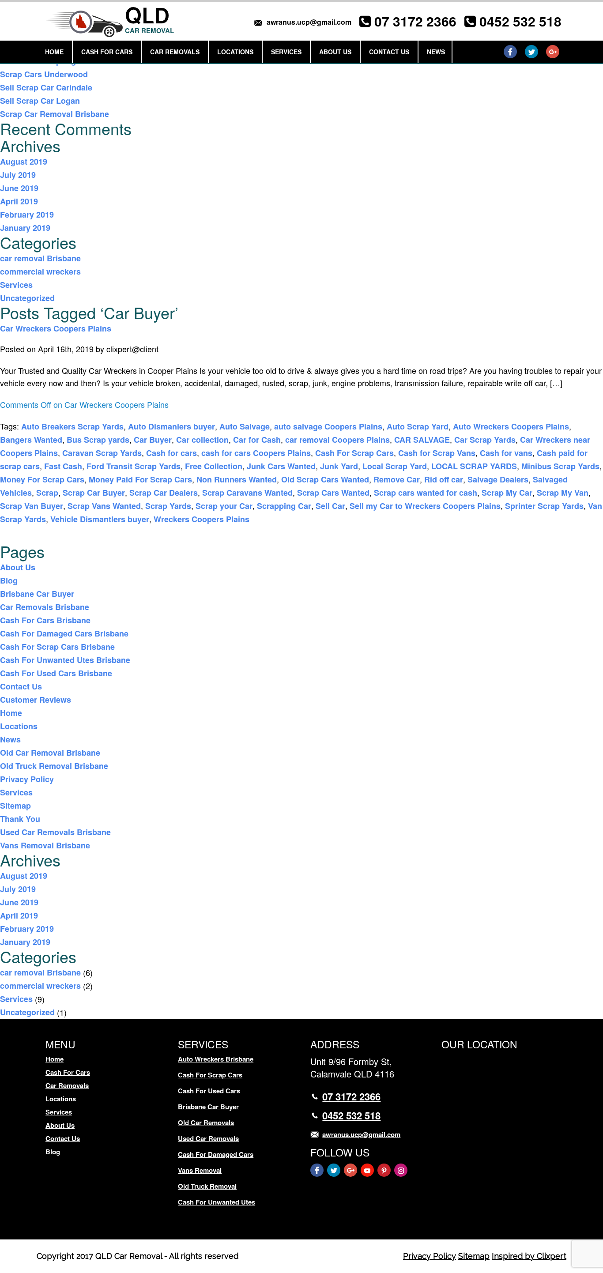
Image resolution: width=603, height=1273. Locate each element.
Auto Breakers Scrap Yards (72, 426)
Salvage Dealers (497, 479)
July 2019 (18, 175)
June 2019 (19, 188)
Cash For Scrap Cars (354, 453)
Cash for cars (171, 453)
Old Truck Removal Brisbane (54, 766)
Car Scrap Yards (485, 439)
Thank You (20, 819)
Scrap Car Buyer (94, 492)
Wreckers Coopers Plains (201, 519)
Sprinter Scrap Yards (544, 506)
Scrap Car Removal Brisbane (54, 114)
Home (54, 51)
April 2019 (19, 201)
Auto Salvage (244, 426)
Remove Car (396, 479)
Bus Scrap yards (98, 439)
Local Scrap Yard (394, 466)
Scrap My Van (562, 492)
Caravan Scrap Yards (102, 453)
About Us (335, 51)
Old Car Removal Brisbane (50, 752)
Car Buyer (153, 439)
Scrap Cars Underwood (44, 74)
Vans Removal (200, 1170)
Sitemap (15, 805)
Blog (9, 580)
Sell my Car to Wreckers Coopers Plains (425, 506)
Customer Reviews (35, 699)
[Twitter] (531, 51)
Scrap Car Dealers (163, 492)
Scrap (47, 492)
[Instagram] (400, 1170)
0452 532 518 (520, 20)
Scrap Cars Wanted (333, 492)
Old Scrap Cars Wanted (325, 479)
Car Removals (175, 51)
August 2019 (23, 161)
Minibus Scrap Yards (560, 466)
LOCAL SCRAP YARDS (474, 466)
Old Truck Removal (207, 1186)
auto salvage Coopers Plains (328, 426)
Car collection (202, 439)
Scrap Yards (168, 506)
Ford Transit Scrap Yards (134, 466)
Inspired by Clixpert (529, 1256)
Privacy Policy (27, 779)
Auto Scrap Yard (417, 426)
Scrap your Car (224, 506)
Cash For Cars (106, 51)
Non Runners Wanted (236, 479)
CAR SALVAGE (422, 439)
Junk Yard (339, 466)
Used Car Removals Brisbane (55, 832)
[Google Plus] (552, 51)
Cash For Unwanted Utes (216, 1202)
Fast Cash (63, 466)
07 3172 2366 (415, 20)
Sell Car (330, 506)
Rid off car (443, 479)
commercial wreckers (40, 271)
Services (286, 51)
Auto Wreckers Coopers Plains (511, 426)
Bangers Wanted (31, 439)
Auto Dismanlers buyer (171, 426)
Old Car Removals (206, 1122)
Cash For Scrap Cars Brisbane (57, 646)
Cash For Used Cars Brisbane (56, 673)
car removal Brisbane (40, 258)
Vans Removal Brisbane (45, 845)
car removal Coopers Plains (337, 439)
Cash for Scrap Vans (436, 453)
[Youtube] (367, 1170)
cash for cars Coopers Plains (256, 453)
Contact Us (389, 51)
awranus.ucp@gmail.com (309, 22)
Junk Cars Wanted (281, 466)
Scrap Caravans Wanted (247, 492)
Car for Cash (257, 439)
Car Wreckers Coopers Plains (55, 328)
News (436, 51)
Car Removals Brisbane (44, 607)
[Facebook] (510, 51)
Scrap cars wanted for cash (425, 492)
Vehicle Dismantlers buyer (99, 519)
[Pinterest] (384, 1170)
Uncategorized (27, 298)
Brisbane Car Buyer (37, 593)
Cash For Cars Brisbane (45, 620)
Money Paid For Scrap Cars (140, 479)
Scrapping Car (284, 506)
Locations (235, 51)
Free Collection (213, 466)
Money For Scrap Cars (42, 479)
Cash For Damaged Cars (215, 1154)
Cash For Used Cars (209, 1091)
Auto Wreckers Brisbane (215, 1059)
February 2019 (27, 214)
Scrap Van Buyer (31, 506)
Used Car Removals (208, 1138)
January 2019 (25, 228)
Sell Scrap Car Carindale (46, 87)
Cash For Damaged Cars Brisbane (64, 633)
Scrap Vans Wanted (104, 506)
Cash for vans (506, 453)
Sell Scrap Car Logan (40, 100)
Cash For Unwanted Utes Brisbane (65, 660)
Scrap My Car (507, 492)
